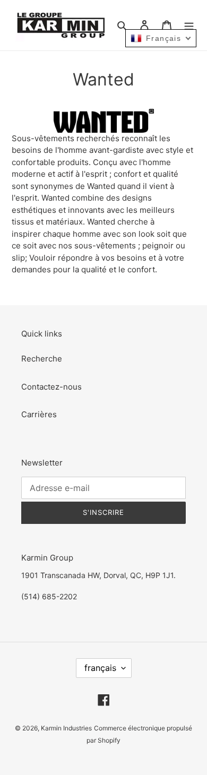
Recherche (41, 359)
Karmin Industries (66, 728)
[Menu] (189, 25)
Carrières (39, 414)
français (100, 667)
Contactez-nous (51, 387)
